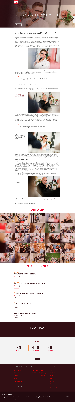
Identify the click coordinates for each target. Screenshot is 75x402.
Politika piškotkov (39, 397)
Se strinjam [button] (4, 399)
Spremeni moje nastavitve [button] (15, 399)
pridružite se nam (37, 359)
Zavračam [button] (9, 399)
